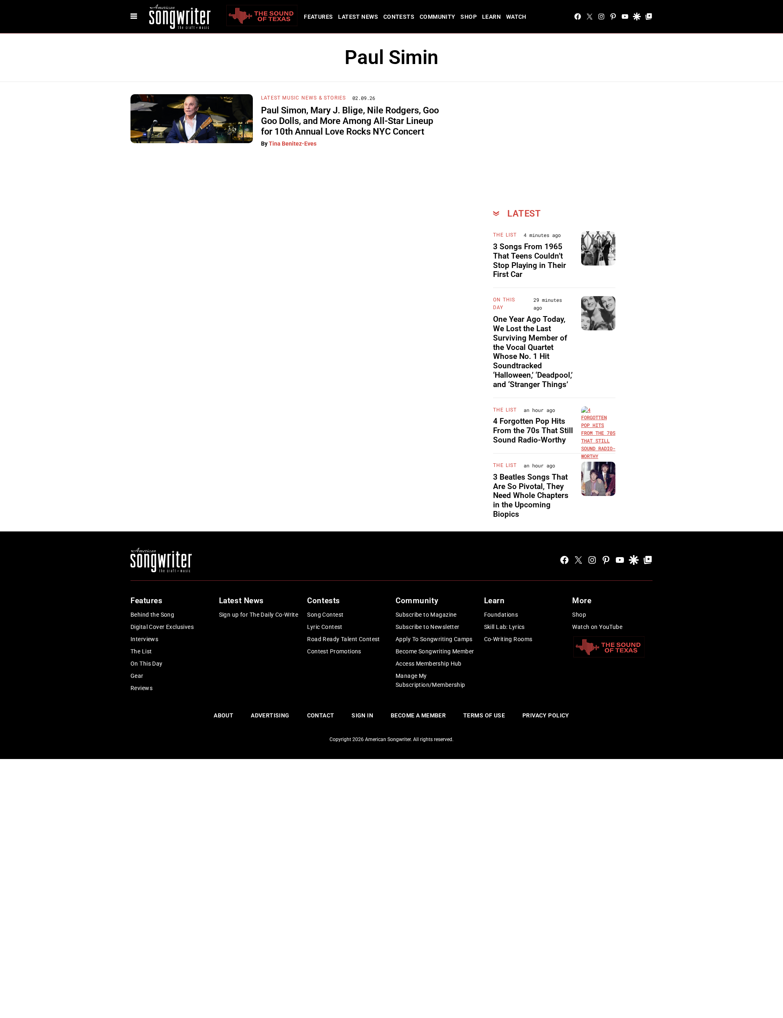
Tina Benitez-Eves (292, 143)
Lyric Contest (324, 627)
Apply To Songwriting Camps (434, 639)
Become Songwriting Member (435, 651)
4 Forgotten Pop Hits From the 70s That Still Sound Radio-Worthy (533, 430)
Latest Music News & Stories (303, 98)
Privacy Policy (545, 715)
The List (505, 235)
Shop (468, 16)
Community (438, 16)
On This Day (146, 663)
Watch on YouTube (597, 627)
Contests (398, 16)
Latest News (358, 16)
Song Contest (325, 614)
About (223, 715)
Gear (137, 676)
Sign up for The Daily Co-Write (259, 614)
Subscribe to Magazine (426, 614)
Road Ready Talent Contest (343, 639)
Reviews (141, 688)
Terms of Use (484, 715)
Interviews (144, 639)
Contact (320, 715)
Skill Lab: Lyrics (504, 627)
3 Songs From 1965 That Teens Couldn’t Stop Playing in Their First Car (529, 260)
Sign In (362, 715)
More (581, 600)
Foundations (501, 614)
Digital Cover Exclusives (162, 627)
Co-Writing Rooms (508, 639)
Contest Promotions (334, 651)
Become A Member (418, 715)
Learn (491, 16)
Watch (516, 16)
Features (318, 16)
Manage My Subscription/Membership (430, 680)
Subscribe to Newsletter (428, 627)
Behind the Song (152, 614)
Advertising (270, 715)
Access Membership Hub (429, 663)
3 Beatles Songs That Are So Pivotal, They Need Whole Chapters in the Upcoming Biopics (530, 495)
